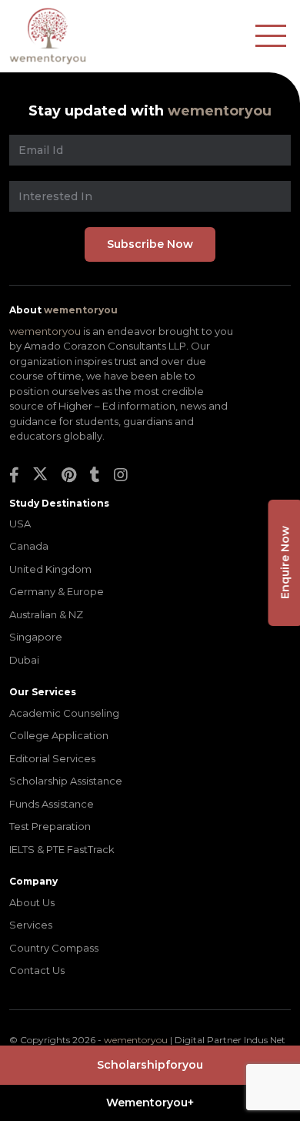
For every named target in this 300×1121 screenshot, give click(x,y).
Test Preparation (50, 826)
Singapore (35, 637)
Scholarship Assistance (65, 781)
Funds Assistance (51, 804)
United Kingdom (50, 569)
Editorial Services (52, 758)
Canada (28, 546)
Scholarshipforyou (150, 1065)
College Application (58, 735)
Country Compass (53, 948)
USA (20, 523)
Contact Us (37, 970)
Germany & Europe (56, 591)
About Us (32, 902)
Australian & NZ (46, 614)
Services (30, 925)
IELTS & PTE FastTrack (62, 849)
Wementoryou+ (150, 1102)
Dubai (24, 660)
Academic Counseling (64, 713)
